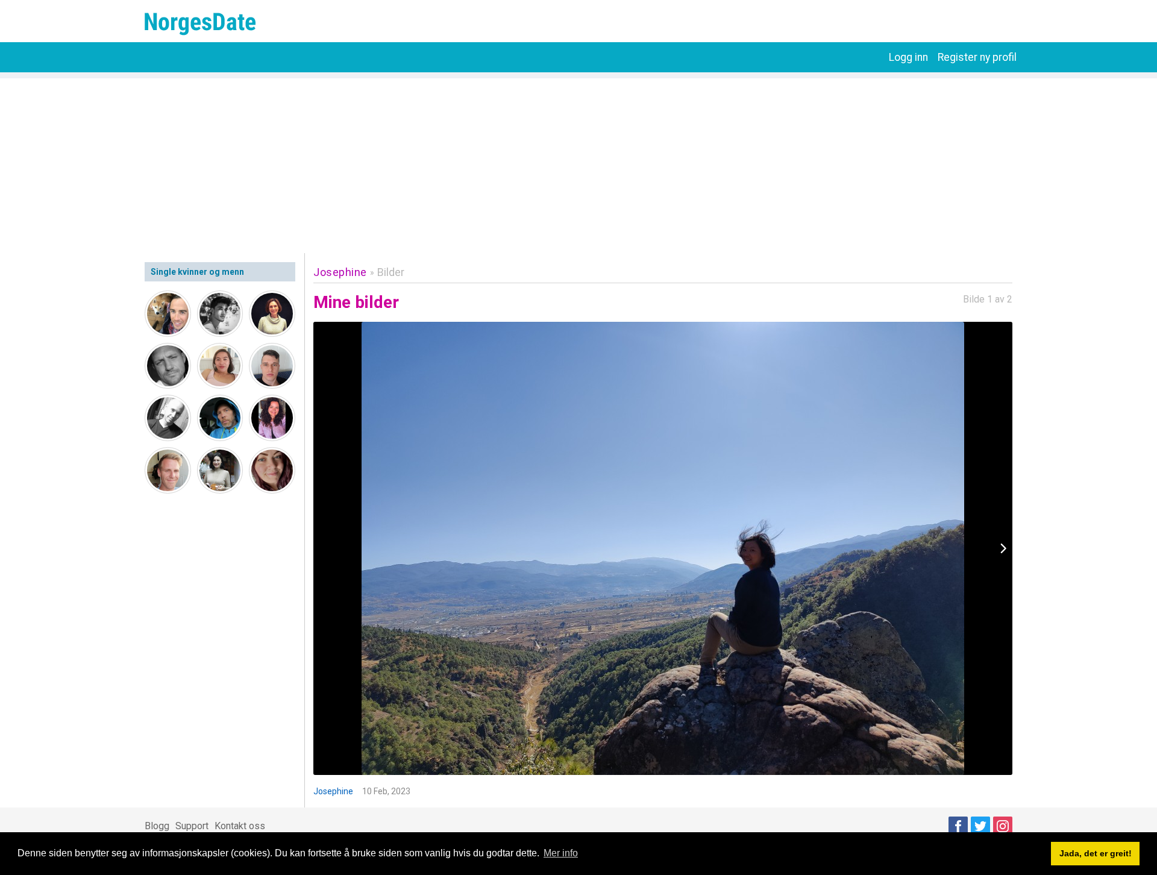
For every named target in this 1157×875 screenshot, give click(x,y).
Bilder (390, 272)
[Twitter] (980, 826)
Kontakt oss (240, 826)
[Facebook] (958, 826)
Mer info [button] (561, 853)
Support (192, 826)
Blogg (157, 826)
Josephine (340, 272)
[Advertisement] (578, 162)
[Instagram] (1002, 826)
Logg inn (908, 57)
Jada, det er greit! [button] (1095, 853)
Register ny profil (977, 57)
